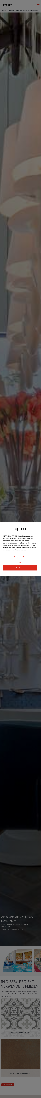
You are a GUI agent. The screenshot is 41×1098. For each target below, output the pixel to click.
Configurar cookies (20, 557)
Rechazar (20, 562)
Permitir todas (20, 568)
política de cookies (19, 550)
